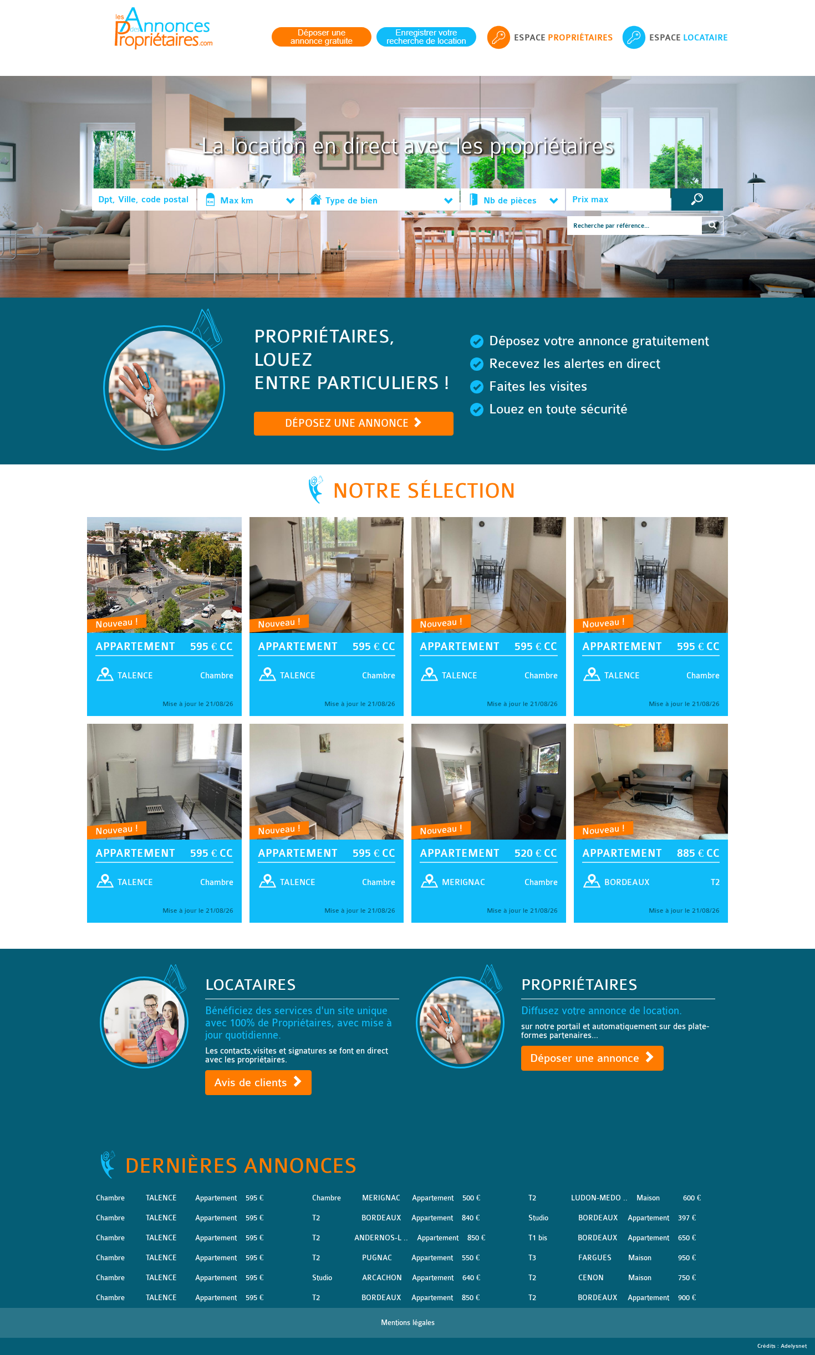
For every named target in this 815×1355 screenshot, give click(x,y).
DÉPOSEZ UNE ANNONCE (348, 423)
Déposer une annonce (586, 1058)
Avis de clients (252, 1082)
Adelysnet (794, 1346)
